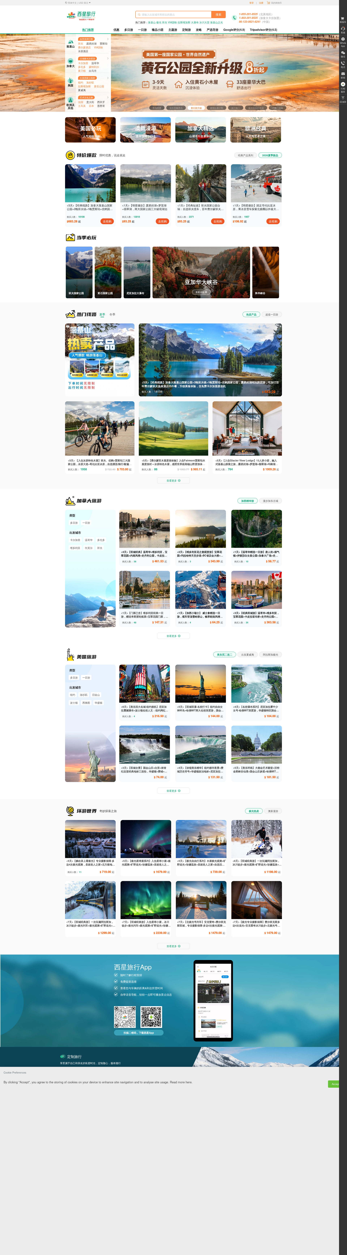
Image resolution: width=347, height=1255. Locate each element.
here (189, 1082)
